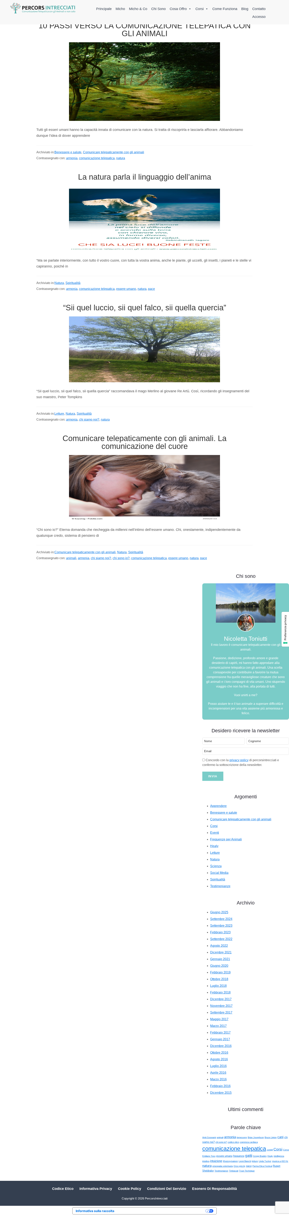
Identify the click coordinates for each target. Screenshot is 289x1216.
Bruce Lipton (271, 1137)
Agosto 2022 (219, 945)
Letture (59, 413)
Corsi (199, 9)
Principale (104, 9)
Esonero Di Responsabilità (214, 1189)
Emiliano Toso (208, 1156)
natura (120, 158)
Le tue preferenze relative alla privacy (162, 1211)
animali (71, 558)
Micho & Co (138, 9)
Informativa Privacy (95, 1189)
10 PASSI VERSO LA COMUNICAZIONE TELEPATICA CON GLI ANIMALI (145, 29)
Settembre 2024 (221, 919)
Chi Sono (158, 9)
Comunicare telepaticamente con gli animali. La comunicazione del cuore (144, 442)
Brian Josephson (256, 1137)
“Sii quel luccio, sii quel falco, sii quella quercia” (144, 307)
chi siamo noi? (89, 419)
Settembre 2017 (221, 1012)
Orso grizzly (239, 1166)
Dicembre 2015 (221, 1092)
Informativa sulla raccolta (95, 1211)
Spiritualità (72, 283)
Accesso (259, 17)
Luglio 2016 (218, 1066)
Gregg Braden (260, 1156)
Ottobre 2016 (219, 1052)
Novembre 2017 (221, 1005)
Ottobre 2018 (219, 979)
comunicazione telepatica (97, 158)
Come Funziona (224, 9)
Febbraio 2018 (220, 992)
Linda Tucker (265, 1161)
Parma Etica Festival (262, 1166)
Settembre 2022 (221, 939)
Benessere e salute (67, 152)
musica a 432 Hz (280, 1161)
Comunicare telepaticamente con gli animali (113, 152)
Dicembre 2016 (221, 1046)
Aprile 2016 (218, 1072)
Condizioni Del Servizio (166, 1189)
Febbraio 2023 (220, 932)
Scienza (216, 866)
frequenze (238, 1155)
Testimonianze (220, 886)
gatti (248, 1155)
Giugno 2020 (219, 965)
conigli (270, 1150)
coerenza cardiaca (249, 1142)
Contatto (259, 9)
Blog (244, 9)
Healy (214, 846)
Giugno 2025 (219, 912)
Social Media (219, 872)
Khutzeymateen (230, 1161)
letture (255, 1161)
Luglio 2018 (218, 985)
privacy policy (239, 760)
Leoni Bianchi (245, 1161)
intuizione (216, 1161)
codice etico (233, 1142)
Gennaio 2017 (220, 1039)
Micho (120, 9)
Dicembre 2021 (221, 952)
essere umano (126, 288)
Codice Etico (63, 1189)
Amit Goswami (209, 1137)
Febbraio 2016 (220, 1086)
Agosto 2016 (219, 1059)
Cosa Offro (178, 9)
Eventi (214, 832)
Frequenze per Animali (226, 839)
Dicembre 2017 (221, 999)
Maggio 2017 (219, 1019)
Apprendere (218, 806)
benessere (242, 1137)
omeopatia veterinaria (222, 1166)
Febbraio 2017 (220, 1032)
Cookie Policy (129, 1189)
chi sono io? (121, 558)
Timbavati (233, 1171)
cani (280, 1137)
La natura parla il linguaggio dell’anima (144, 177)
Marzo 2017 (218, 1026)
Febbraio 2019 (220, 972)
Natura (59, 283)
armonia (71, 158)
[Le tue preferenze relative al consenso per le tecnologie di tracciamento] (285, 629)
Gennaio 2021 (220, 959)
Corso (286, 1150)
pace (151, 288)
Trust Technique (247, 1171)
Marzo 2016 (218, 1079)
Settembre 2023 (221, 925)
